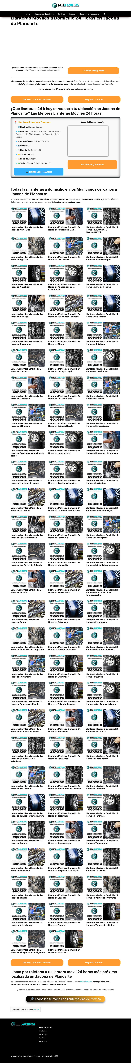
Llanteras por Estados (42, 14)
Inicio (28, 14)
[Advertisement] (65, 43)
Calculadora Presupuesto (89, 14)
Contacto (42, 1031)
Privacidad (43, 1041)
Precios (72, 14)
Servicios (61, 14)
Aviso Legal (43, 1034)
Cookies (42, 1038)
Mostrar (36, 1010)
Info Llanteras (86, 982)
